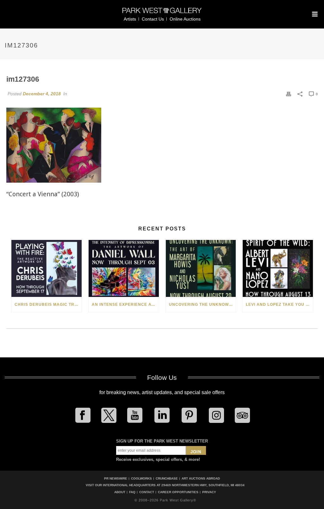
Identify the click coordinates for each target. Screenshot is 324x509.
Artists (130, 19)
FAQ (132, 492)
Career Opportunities (178, 492)
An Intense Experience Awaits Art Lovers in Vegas (125, 304)
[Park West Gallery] (162, 13)
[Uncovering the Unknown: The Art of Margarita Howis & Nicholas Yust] (201, 268)
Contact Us (153, 19)
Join (195, 451)
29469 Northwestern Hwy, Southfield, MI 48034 (203, 485)
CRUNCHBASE (167, 478)
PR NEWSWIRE (115, 478)
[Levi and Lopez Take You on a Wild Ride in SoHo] (278, 268)
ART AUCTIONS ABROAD (201, 478)
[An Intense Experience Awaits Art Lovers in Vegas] (124, 268)
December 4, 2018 (42, 93)
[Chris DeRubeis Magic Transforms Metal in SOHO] (46, 268)
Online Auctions (185, 19)
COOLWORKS (141, 478)
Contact (146, 492)
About (119, 492)
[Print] (288, 93)
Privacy (209, 492)
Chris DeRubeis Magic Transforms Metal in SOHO (48, 304)
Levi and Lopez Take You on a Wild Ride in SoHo (279, 304)
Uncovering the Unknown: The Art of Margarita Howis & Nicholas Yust (202, 304)
